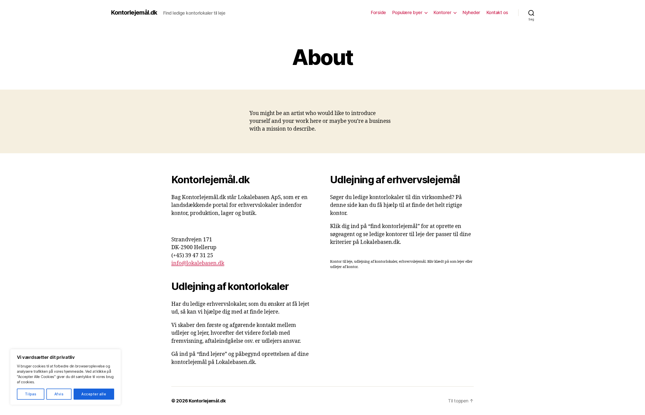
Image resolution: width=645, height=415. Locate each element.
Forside (378, 12)
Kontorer (442, 12)
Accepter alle (93, 394)
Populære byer (407, 12)
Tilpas (31, 394)
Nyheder (471, 12)
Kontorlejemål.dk (134, 13)
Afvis (58, 394)
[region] (65, 377)
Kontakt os (497, 12)
